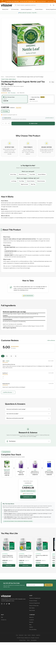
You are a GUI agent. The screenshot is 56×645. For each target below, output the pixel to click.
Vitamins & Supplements (26, 9)
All (2, 356)
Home (2, 76)
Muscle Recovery (23, 174)
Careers (31, 627)
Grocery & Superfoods (34, 603)
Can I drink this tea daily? (12, 413)
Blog (30, 624)
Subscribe (48, 585)
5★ (7, 356)
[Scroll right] (55, 552)
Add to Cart (34, 123)
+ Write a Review (51, 340)
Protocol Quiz (16, 9)
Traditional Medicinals (10, 76)
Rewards (31, 622)
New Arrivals (32, 610)
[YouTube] (9, 603)
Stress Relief (32, 174)
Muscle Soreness (41, 181)
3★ (15, 356)
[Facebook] (4, 603)
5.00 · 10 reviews (11, 92)
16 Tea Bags (5, 111)
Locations (31, 619)
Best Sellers (32, 608)
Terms (28, 640)
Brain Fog (33, 184)
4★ (11, 356)
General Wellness (42, 174)
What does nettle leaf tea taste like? (15, 418)
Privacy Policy (22, 640)
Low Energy (13, 181)
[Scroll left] (1, 552)
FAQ (2, 617)
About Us (31, 617)
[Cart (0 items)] (53, 5)
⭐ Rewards (3, 1)
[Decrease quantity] (3, 123)
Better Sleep (13, 174)
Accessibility (34, 640)
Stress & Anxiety (30, 181)
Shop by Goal (5, 9)
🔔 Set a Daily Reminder (28, 295)
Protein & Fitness (39, 9)
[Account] (50, 5)
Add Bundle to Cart (28, 496)
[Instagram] (1, 603)
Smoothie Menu (33, 629)
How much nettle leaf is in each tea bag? (15, 409)
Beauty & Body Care (34, 605)
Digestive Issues (24, 184)
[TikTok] (6, 603)
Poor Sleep (21, 181)
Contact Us (3, 619)
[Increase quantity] (9, 123)
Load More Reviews (7, 392)
